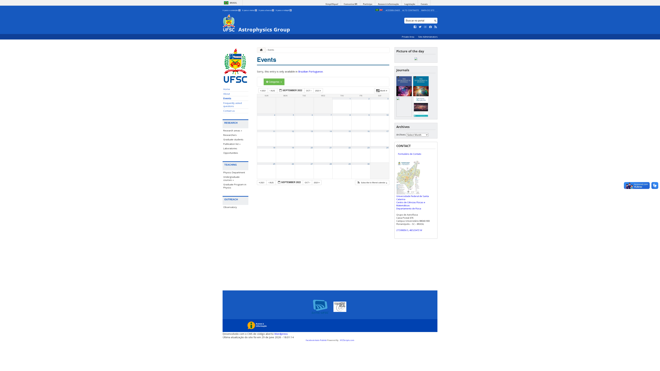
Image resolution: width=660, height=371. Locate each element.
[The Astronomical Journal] (421, 95)
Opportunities (230, 152)
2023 (317, 90)
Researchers (230, 135)
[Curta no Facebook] (415, 27)
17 (387, 131)
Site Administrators (427, 36)
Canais (424, 4)
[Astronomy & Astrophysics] (421, 115)
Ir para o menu (249, 10)
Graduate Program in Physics (234, 186)
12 (293, 131)
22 (350, 147)
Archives (401, 134)
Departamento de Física (408, 208)
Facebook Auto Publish (316, 340)
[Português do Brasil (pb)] (377, 10)
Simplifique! (332, 4)
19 (293, 147)
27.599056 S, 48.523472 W (409, 230)
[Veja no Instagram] (430, 27)
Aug (273, 90)
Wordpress (281, 333)
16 (368, 131)
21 (331, 147)
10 (387, 115)
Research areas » (232, 130)
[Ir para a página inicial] (260, 50)
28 (331, 164)
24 (387, 147)
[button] (372, 182)
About (226, 93)
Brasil (233, 2)
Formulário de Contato (409, 153)
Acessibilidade (393, 10)
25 (274, 164)
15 (350, 131)
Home (226, 89)
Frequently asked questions (232, 105)
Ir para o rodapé (283, 10)
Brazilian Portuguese (310, 71)
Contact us (229, 110)
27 (312, 164)
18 (274, 147)
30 (368, 164)
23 (368, 147)
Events (227, 98)
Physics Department (234, 172)
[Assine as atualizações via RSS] (435, 27)
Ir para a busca (266, 10)
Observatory (230, 207)
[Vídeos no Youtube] (425, 27)
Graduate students (233, 139)
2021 (263, 90)
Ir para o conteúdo (231, 10)
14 (331, 131)
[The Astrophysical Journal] (404, 95)
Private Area (408, 36)
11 (274, 131)
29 (350, 164)
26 (293, 164)
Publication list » (231, 143)
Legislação (409, 4)
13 (312, 131)
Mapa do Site (427, 10)
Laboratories (230, 148)
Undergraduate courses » (231, 178)
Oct (308, 90)
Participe (367, 4)
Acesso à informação (388, 4)
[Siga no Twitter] (420, 27)
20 (312, 147)
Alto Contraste (410, 10)
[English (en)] (381, 10)
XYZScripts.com (347, 340)
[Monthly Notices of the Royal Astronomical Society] (404, 115)
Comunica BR (350, 4)
